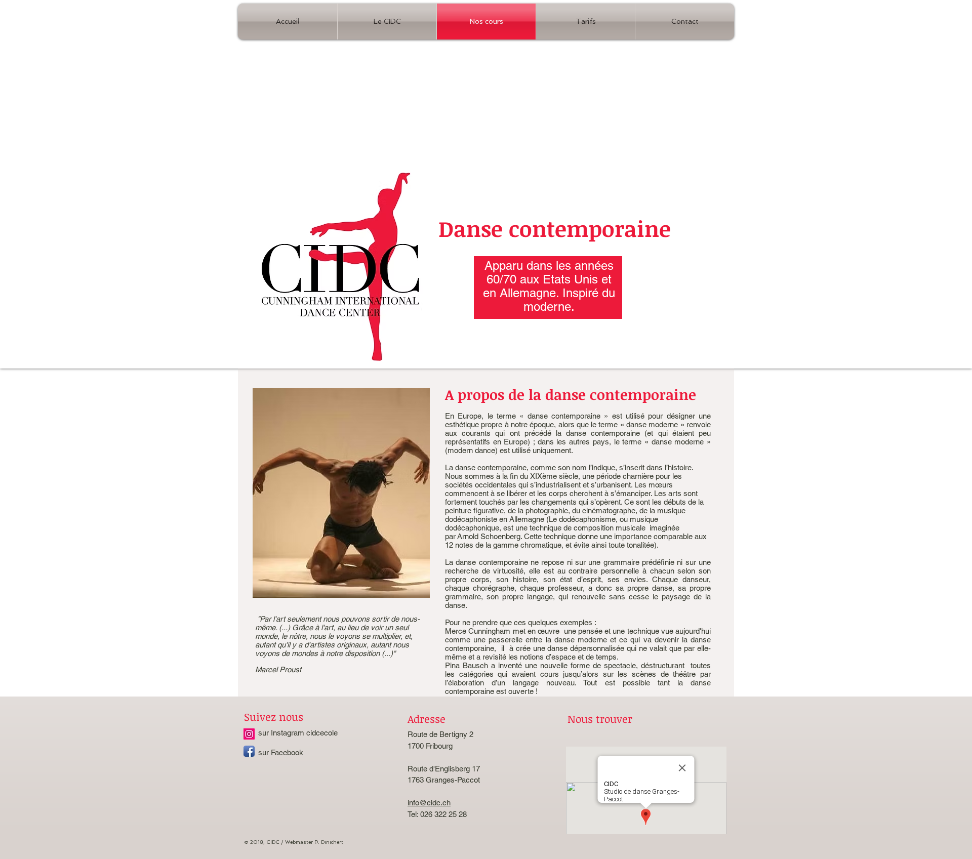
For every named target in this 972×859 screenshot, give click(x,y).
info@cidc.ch (429, 802)
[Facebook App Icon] (249, 751)
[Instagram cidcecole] (249, 734)
